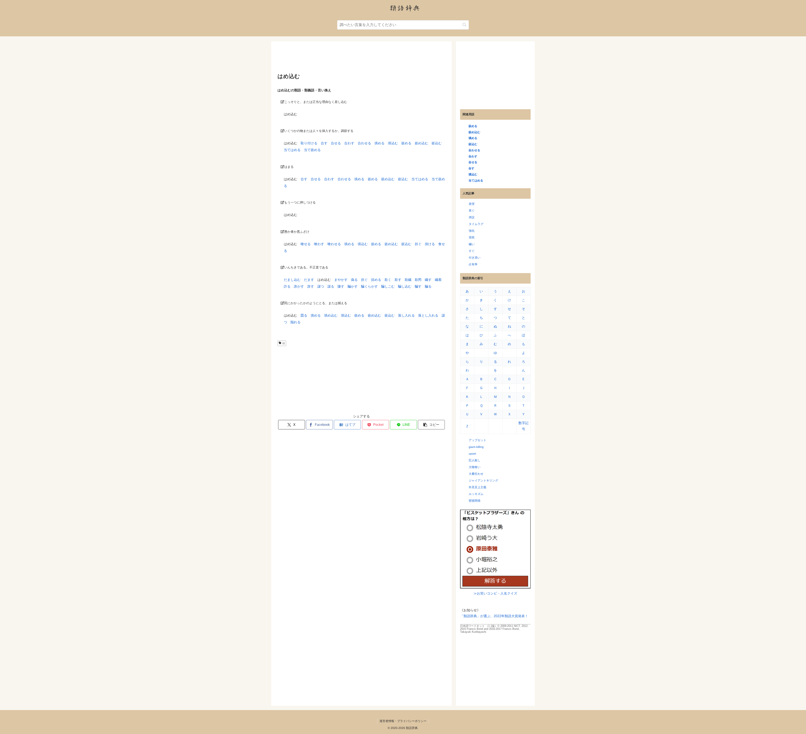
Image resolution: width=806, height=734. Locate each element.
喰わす (319, 244)
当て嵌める (312, 150)
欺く (388, 279)
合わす (349, 143)
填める (379, 143)
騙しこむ (388, 286)
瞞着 (438, 279)
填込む (393, 143)
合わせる (364, 143)
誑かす (299, 286)
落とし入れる (428, 315)
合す (324, 143)
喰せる (306, 244)
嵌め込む (421, 143)
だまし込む (292, 279)
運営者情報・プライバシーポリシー (403, 721)
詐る (287, 286)
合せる (336, 143)
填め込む (331, 315)
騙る (428, 286)
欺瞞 (408, 279)
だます (309, 279)
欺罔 (418, 279)
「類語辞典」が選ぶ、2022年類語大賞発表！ (494, 616)
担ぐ (418, 244)
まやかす (341, 279)
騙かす (353, 286)
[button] (464, 24)
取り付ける (309, 143)
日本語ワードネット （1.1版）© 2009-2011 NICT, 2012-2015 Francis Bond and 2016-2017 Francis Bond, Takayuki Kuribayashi (494, 628)
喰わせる (334, 244)
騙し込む (404, 286)
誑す (310, 286)
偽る (354, 279)
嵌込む (437, 143)
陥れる (295, 322)
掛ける (430, 244)
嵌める (406, 143)
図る (304, 315)
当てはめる (292, 150)
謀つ (320, 286)
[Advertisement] (361, 58)
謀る (330, 286)
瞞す (428, 279)
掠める (376, 279)
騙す (418, 286)
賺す (341, 286)
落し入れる (406, 315)
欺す (398, 279)
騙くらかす (369, 286)
